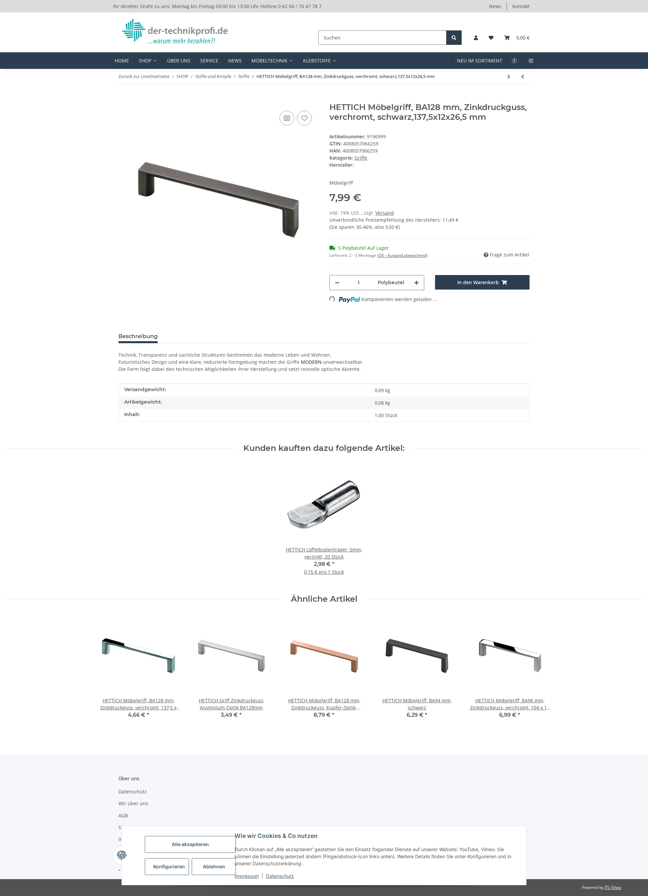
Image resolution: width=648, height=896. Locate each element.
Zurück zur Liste (134, 76)
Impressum (247, 876)
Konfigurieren (169, 866)
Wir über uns (133, 803)
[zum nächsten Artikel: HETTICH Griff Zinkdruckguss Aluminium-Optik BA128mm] (509, 76)
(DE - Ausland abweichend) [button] (402, 255)
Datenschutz (280, 876)
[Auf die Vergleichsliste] (286, 118)
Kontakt (521, 6)
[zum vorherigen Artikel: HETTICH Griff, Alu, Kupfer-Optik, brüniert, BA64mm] (523, 76)
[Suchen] (454, 37)
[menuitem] (122, 60)
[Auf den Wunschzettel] (304, 118)
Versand (384, 213)
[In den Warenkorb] (123, 99)
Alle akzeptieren (190, 844)
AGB (123, 815)
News (495, 6)
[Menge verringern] (337, 282)
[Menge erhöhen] (416, 282)
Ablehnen (214, 866)
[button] (475, 37)
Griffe (360, 158)
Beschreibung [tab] (138, 336)
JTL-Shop (613, 887)
